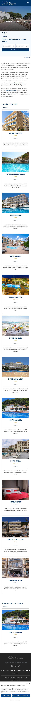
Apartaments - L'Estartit (12, 603)
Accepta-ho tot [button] (6, 695)
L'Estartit (28, 57)
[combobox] (27, 683)
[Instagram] (19, 666)
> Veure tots (5, 107)
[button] (15, 700)
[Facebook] (12, 666)
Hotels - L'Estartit (9, 104)
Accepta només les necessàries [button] (20, 695)
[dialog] (15, 692)
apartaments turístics (17, 83)
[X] (15, 666)
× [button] (29, 683)
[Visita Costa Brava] (8, 3)
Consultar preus (15, 50)
